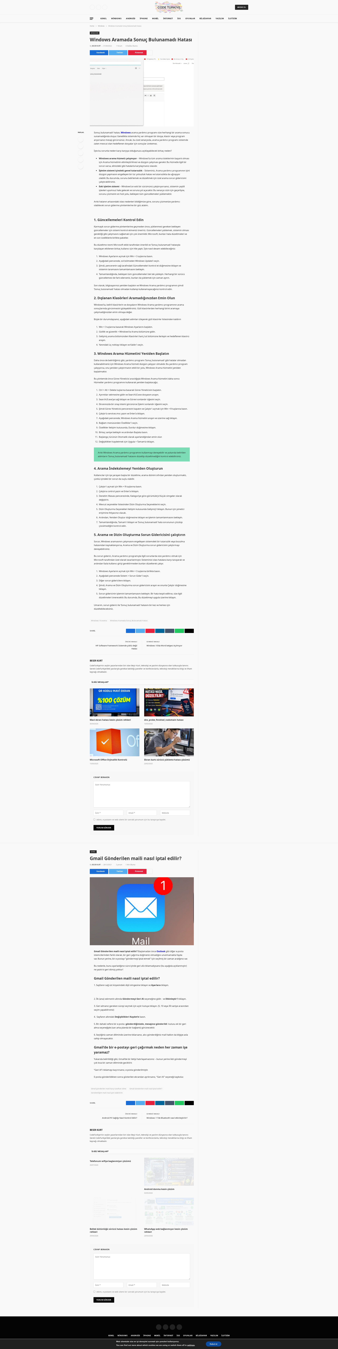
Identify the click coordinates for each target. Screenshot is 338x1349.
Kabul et (213, 1344)
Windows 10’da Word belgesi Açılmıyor (164, 645)
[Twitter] (80, 146)
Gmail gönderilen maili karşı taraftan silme (108, 1088)
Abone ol (241, 7)
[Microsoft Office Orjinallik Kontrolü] (114, 742)
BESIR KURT (96, 46)
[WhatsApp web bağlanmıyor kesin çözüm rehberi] (169, 1212)
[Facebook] (80, 139)
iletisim (232, 18)
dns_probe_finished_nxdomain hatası (164, 720)
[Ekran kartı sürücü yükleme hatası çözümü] (169, 742)
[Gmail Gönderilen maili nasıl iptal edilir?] (142, 911)
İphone (144, 18)
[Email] (80, 166)
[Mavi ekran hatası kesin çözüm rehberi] (114, 702)
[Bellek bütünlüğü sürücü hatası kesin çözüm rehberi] (114, 1212)
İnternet (168, 18)
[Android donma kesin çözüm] (169, 1172)
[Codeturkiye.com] (169, 7)
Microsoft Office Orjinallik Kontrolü (108, 759)
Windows (116, 18)
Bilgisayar (205, 18)
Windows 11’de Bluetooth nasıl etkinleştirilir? (167, 1117)
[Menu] (91, 19)
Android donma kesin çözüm (159, 1189)
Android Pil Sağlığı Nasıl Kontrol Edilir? (119, 1117)
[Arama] (247, 19)
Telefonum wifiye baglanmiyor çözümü (110, 1161)
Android (130, 18)
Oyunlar (190, 18)
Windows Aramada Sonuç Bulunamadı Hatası (128, 620)
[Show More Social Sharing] (149, 52)
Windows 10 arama (99, 620)
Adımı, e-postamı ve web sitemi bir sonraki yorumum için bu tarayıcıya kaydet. (131, 819)
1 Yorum (119, 46)
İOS (179, 18)
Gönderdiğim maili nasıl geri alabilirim (107, 1093)
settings (191, 1345)
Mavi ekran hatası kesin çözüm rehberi (110, 720)
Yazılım (220, 18)
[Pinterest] (80, 159)
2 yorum (119, 865)
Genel (103, 18)
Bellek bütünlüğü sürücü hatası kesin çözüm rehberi (113, 1230)
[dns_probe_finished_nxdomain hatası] (169, 702)
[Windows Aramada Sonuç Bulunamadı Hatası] (142, 92)
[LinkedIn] (80, 153)
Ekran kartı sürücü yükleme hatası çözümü (167, 759)
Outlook (161, 951)
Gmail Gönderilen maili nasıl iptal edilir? (146, 1088)
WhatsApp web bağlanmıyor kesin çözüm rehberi (166, 1230)
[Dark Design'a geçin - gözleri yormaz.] (243, 18)
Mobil (155, 18)
